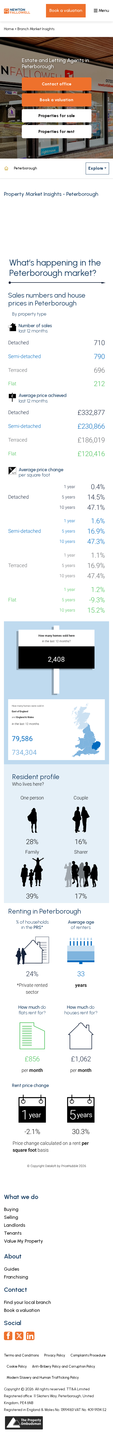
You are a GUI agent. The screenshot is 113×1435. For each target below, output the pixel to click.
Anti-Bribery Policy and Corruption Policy (64, 1366)
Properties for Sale (56, 115)
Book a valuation (22, 1310)
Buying (11, 1209)
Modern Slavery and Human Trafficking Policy (43, 1378)
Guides (11, 1269)
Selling (11, 1217)
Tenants (13, 1233)
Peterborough (25, 168)
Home (9, 29)
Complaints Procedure (88, 1355)
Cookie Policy (17, 1366)
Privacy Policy (54, 1355)
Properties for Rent (56, 131)
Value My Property (23, 1241)
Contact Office (56, 83)
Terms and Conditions (21, 1355)
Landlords (14, 1225)
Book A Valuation (56, 99)
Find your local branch (27, 1302)
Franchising (16, 1277)
